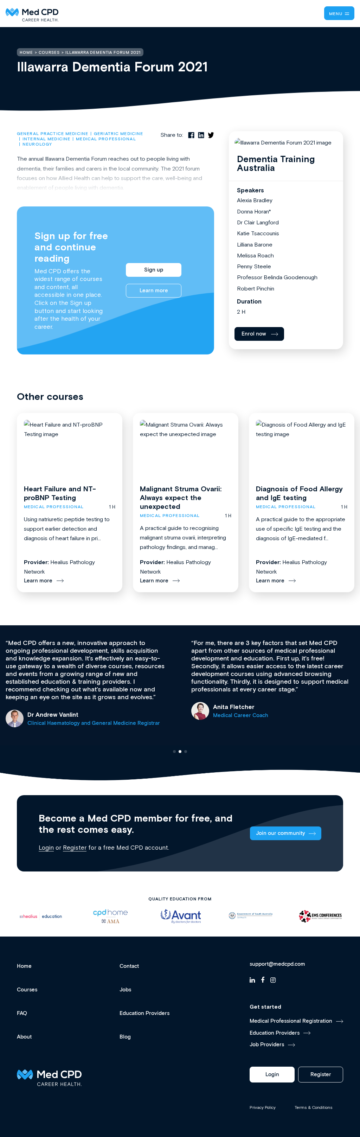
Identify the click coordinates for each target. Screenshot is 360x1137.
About (24, 1037)
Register (74, 847)
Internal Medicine (46, 139)
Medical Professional (106, 139)
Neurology (37, 144)
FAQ (22, 1013)
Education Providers (144, 1013)
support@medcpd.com (277, 964)
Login (46, 847)
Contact (129, 966)
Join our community (280, 833)
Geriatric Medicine (118, 133)
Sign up (153, 270)
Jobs (125, 989)
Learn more (154, 290)
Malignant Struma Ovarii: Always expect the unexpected (180, 497)
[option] (41, 916)
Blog (125, 1037)
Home (24, 966)
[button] (174, 751)
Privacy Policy (263, 1107)
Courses (27, 989)
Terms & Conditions (314, 1107)
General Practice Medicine (52, 133)
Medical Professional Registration (291, 1021)
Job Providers (267, 1044)
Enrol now (254, 334)
